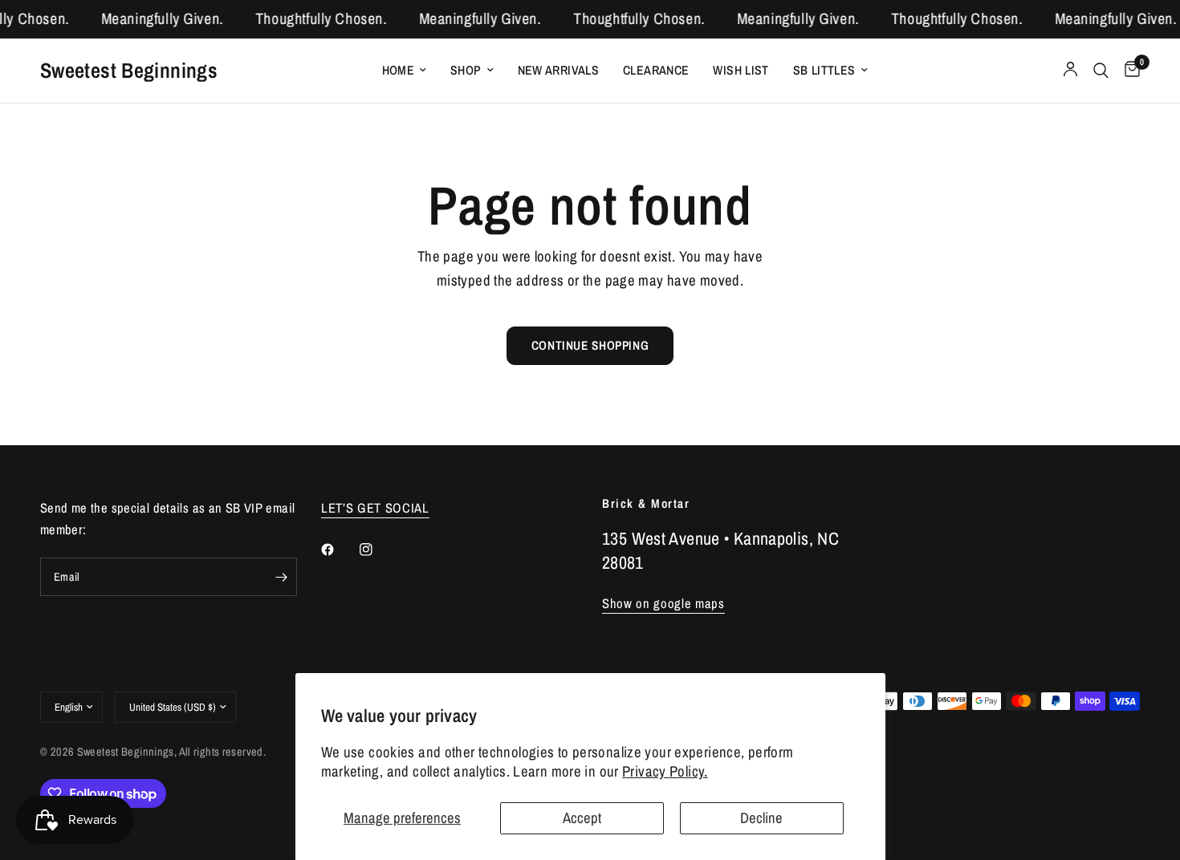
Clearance (656, 70)
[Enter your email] (281, 577)
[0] (1128, 71)
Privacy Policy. (665, 771)
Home (398, 70)
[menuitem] (404, 70)
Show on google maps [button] (663, 603)
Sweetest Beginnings (129, 69)
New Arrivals (559, 70)
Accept (582, 818)
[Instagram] (377, 549)
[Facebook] (338, 549)
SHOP (466, 70)
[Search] (1101, 71)
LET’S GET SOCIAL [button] (375, 508)
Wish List (740, 70)
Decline (761, 818)
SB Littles (824, 70)
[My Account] (1070, 71)
